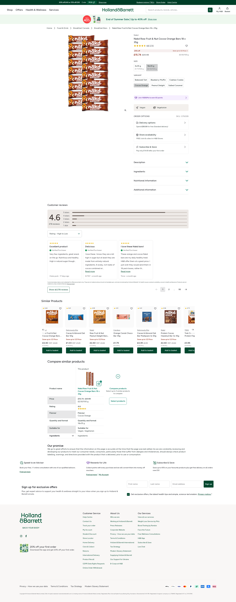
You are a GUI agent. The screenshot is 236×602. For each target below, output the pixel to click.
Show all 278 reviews (58, 289)
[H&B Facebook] (26, 536)
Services (54, 9)
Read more (90, 271)
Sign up (208, 484)
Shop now (102, 2)
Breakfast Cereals (81, 28)
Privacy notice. (204, 494)
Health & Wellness (36, 9)
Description (139, 162)
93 (180, 289)
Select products (118, 401)
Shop (10, 9)
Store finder (160, 2)
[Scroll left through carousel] (43, 329)
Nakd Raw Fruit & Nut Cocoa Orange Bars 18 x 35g (89, 391)
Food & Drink (62, 28)
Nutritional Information (145, 180)
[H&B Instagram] (21, 536)
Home (49, 28)
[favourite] (60, 308)
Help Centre (172, 2)
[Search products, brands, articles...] (210, 10)
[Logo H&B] (118, 11)
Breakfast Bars (100, 28)
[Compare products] (118, 376)
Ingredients (139, 171)
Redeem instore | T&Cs (145, 2)
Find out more (70, 284)
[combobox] (177, 10)
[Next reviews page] (186, 289)
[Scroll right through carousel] (193, 329)
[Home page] (118, 10)
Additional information (145, 189)
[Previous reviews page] (156, 289)
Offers (19, 9)
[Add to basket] (99, 383)
